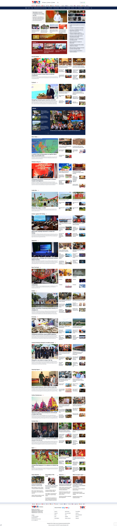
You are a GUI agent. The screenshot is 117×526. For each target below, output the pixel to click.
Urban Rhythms (35, 474)
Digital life (34, 240)
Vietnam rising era (36, 161)
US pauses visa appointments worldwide (77, 27)
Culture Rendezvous (37, 395)
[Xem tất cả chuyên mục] (91, 8)
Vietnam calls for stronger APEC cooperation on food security (36, 31)
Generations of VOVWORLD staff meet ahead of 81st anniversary (76, 30)
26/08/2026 (72, 19)
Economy (34, 317)
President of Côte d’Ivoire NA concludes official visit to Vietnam (77, 45)
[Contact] (1, 524)
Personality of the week (49, 475)
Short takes (34, 136)
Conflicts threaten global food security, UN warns (77, 25)
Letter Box (34, 190)
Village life (77, 518)
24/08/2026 (83, 19)
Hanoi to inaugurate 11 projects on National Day (76, 42)
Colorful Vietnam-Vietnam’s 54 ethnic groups (43, 342)
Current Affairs (35, 56)
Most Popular (74, 22)
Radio (45, 2)
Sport (33, 447)
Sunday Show (35, 421)
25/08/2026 (77, 19)
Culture (33, 291)
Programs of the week (74, 17)
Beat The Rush (35, 267)
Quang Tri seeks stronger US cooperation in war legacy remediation (63, 31)
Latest (70, 22)
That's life (77, 516)
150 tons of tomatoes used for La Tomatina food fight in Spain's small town (77, 33)
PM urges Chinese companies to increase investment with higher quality (77, 48)
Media (54, 2)
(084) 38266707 (35, 517)
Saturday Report (36, 369)
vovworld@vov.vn (35, 520)
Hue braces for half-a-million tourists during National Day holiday (76, 36)
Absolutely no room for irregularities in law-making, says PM (76, 39)
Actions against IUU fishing (38, 214)
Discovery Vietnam (68, 513)
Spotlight (34, 42)
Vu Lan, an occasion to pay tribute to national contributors (76, 51)
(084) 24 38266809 (35, 516)
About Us (61, 474)
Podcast (49, 2)
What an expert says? (78, 474)
